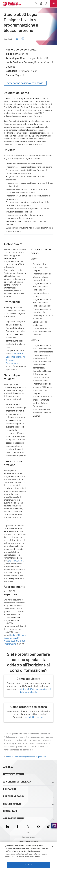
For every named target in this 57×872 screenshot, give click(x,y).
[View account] (46, 3)
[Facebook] (18, 826)
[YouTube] (38, 826)
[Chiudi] (52, 846)
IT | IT (28, 832)
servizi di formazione (34, 717)
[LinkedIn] (8, 826)
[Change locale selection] (41, 3)
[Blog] (49, 826)
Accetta (28, 865)
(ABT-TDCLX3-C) (15, 561)
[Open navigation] (53, 3)
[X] (28, 826)
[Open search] (36, 3)
